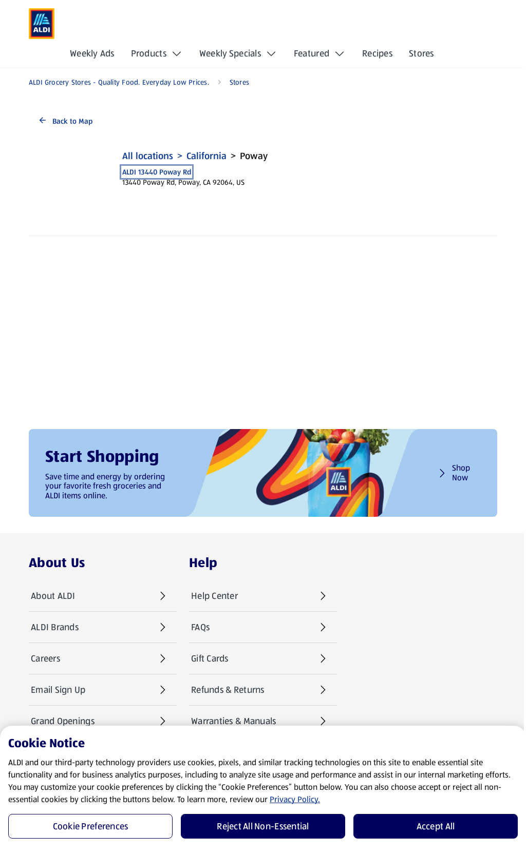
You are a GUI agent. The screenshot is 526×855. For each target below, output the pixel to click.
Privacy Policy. (295, 799)
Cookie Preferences (90, 826)
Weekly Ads (92, 53)
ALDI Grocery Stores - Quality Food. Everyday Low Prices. (119, 82)
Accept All (436, 826)
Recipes (377, 53)
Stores (421, 53)
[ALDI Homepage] (41, 23)
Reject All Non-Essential (263, 826)
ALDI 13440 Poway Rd (156, 172)
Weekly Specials (230, 53)
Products (148, 53)
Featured (311, 53)
